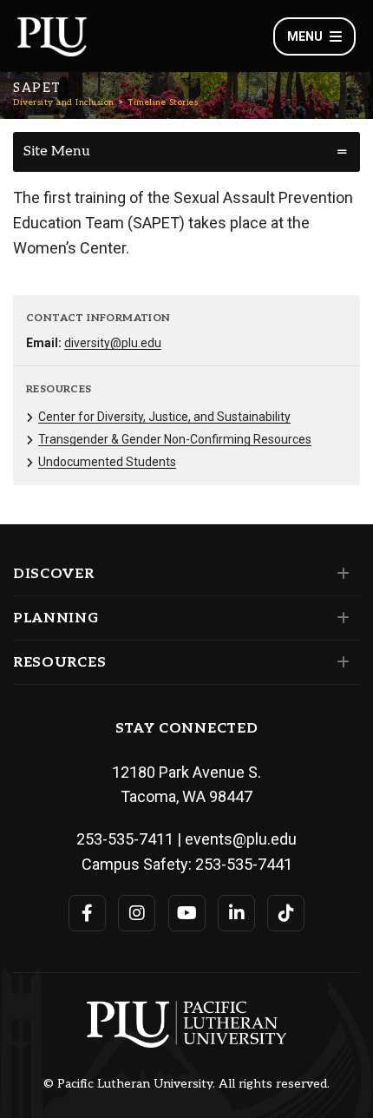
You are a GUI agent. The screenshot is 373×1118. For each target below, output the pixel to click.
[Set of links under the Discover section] (339, 573)
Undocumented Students (107, 462)
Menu (305, 36)
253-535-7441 (243, 864)
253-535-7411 (124, 839)
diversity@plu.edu (112, 343)
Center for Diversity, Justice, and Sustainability (164, 417)
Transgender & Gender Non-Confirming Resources (174, 439)
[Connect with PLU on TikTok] (285, 913)
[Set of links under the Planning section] (339, 618)
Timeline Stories (163, 102)
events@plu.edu (241, 839)
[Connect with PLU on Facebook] (87, 913)
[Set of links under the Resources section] (339, 662)
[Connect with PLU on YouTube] (187, 913)
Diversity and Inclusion (64, 102)
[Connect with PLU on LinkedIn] (236, 913)
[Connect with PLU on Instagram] (136, 913)
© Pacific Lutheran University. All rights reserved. (186, 1084)
